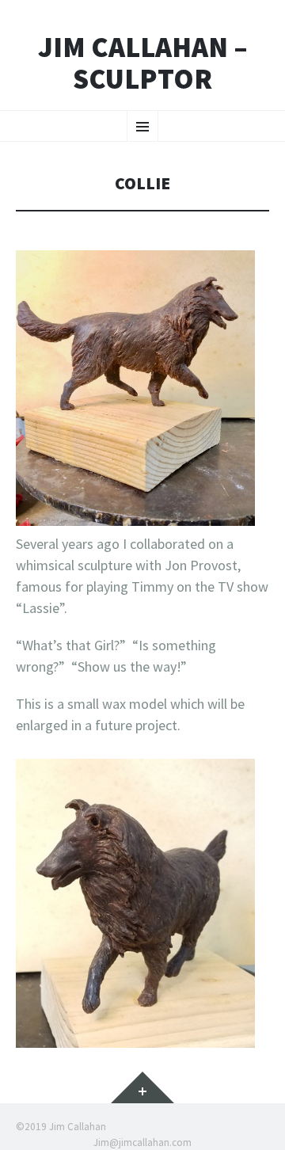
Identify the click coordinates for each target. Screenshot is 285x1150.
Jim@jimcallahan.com (142, 1142)
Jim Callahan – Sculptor (143, 63)
